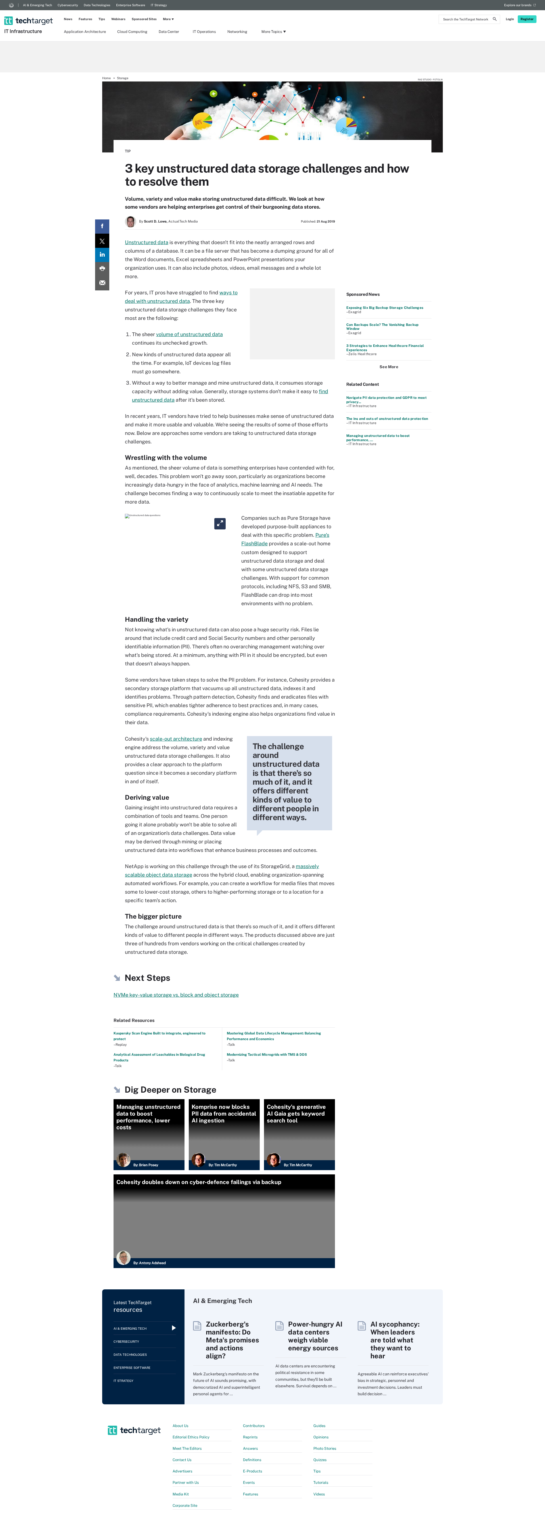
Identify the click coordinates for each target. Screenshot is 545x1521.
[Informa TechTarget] (11, 5)
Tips (101, 19)
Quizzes (320, 1460)
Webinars (118, 19)
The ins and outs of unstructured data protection (387, 419)
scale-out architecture (176, 739)
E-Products (252, 1471)
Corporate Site (185, 1505)
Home (106, 78)
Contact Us (182, 1460)
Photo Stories (324, 1448)
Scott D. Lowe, (155, 221)
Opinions (321, 1437)
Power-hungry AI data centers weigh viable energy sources (315, 1336)
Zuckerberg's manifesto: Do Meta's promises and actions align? (232, 1340)
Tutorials (320, 1482)
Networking (237, 32)
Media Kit (181, 1494)
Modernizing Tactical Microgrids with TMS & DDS (267, 1055)
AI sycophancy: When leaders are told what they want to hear (395, 1340)
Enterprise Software (130, 5)
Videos (319, 1494)
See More (389, 367)
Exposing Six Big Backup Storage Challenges (384, 308)
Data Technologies (97, 5)
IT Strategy (159, 5)
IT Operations (204, 32)
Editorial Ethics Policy (191, 1437)
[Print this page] (102, 269)
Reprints (250, 1437)
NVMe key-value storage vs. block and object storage (176, 995)
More (167, 19)
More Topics (271, 32)
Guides (319, 1426)
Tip (128, 151)
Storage (122, 78)
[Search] (495, 20)
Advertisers (182, 1471)
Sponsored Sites (144, 19)
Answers (250, 1448)
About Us (180, 1426)
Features (85, 19)
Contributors (254, 1426)
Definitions (252, 1460)
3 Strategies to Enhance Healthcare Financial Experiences (385, 348)
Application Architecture (85, 32)
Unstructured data (146, 242)
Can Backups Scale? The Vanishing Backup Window (382, 327)
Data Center (169, 32)
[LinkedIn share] (102, 255)
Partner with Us (186, 1482)
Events (249, 1482)
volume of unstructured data (189, 334)
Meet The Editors (187, 1448)
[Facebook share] (102, 226)
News (68, 19)
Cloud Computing (132, 32)
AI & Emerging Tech (37, 5)
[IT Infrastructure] (29, 13)
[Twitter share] (102, 241)
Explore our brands (518, 5)
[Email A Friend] (102, 283)
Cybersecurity (68, 5)
